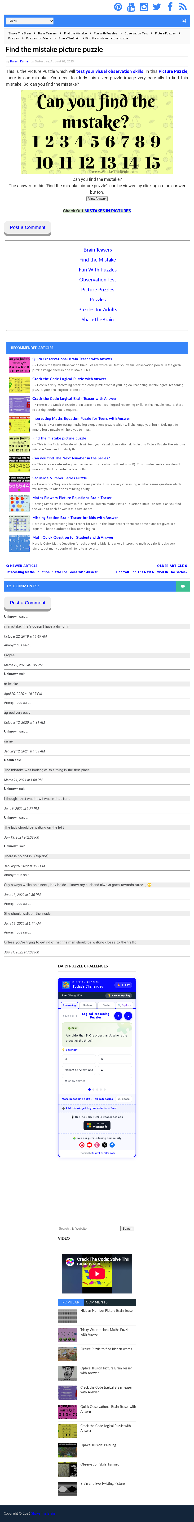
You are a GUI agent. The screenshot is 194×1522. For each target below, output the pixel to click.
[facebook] (170, 7)
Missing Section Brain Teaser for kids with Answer (75, 518)
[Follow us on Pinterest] (81, 1145)
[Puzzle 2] (93, 1089)
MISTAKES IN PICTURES (107, 210)
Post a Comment (27, 227)
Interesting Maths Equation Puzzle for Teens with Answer (81, 418)
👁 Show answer (75, 1081)
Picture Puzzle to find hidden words (106, 1349)
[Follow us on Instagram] (97, 1145)
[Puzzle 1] (89, 1089)
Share (126, 1099)
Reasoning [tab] (69, 1005)
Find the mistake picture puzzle (59, 438)
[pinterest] (118, 7)
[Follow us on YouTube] (89, 1145)
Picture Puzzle (173, 71)
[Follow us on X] (104, 1145)
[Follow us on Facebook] (112, 1145)
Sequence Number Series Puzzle (59, 478)
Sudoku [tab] (88, 1005)
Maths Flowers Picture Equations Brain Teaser (72, 498)
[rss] (183, 7)
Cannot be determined (79, 1070)
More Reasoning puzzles (77, 1099)
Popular (71, 1302)
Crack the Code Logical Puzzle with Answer (69, 379)
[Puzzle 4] (101, 1089)
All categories (104, 1099)
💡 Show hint (70, 1049)
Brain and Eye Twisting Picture (102, 1483)
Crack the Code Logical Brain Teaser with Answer (74, 399)
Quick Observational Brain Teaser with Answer (72, 359)
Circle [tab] (106, 1005)
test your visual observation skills (110, 71)
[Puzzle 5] (105, 1089)
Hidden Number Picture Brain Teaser (107, 1310)
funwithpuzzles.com (103, 1153)
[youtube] (131, 7)
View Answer (97, 199)
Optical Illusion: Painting (98, 1445)
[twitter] (157, 7)
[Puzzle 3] (97, 1089)
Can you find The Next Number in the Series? (71, 458)
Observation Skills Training (99, 1464)
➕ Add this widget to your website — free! (89, 1108)
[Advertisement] (97, 1191)
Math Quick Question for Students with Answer (73, 537)
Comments (97, 1302)
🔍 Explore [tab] (124, 1005)
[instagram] (144, 7)
